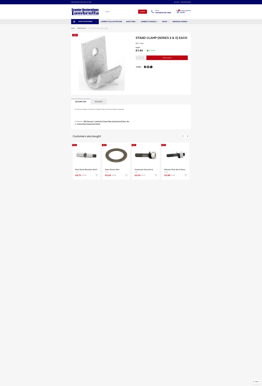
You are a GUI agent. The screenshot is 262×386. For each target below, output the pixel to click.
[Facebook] (145, 67)
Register (188, 2)
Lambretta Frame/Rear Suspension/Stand (110, 121)
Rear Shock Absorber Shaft (86, 169)
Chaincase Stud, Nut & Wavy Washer (144, 170)
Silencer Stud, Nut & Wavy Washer (174, 170)
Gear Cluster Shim (112, 169)
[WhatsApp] (151, 67)
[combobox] (120, 12)
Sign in (183, 2)
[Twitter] (148, 67)
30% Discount (88, 121)
